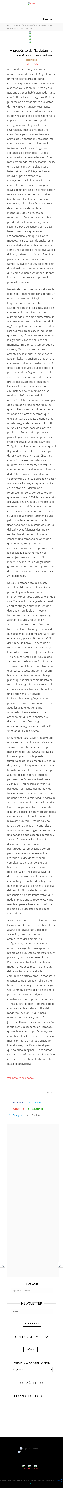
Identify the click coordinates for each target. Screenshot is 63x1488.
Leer (33, 1404)
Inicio (9, 25)
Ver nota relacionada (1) (22, 1078)
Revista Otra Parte (37, 1480)
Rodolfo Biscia (31, 64)
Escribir (33, 1411)
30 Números (30, 1349)
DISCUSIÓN (20, 25)
